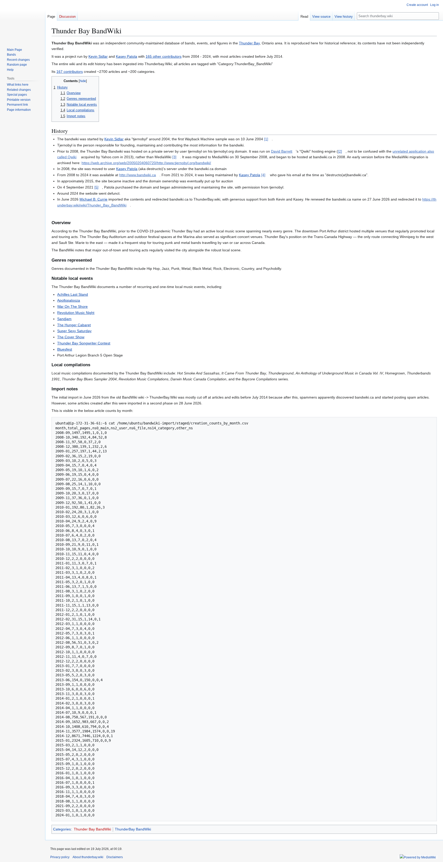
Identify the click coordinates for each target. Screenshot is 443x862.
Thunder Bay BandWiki (92, 829)
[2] (340, 151)
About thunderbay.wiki (88, 857)
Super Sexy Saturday (74, 331)
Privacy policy (59, 857)
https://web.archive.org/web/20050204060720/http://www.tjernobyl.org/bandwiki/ (146, 163)
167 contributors (69, 72)
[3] (174, 157)
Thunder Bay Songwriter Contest (83, 343)
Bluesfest (64, 349)
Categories (62, 829)
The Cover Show (70, 337)
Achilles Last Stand (72, 294)
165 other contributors (164, 56)
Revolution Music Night (75, 313)
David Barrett (281, 151)
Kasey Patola (126, 56)
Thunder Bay (249, 43)
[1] (266, 139)
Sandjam (64, 319)
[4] (263, 175)
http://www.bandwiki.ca (137, 175)
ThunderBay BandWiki (133, 829)
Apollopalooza (68, 300)
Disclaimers (114, 857)
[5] (96, 187)
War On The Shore (72, 306)
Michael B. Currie (93, 199)
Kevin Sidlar (98, 56)
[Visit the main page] (22, 20)
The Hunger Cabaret (74, 325)
